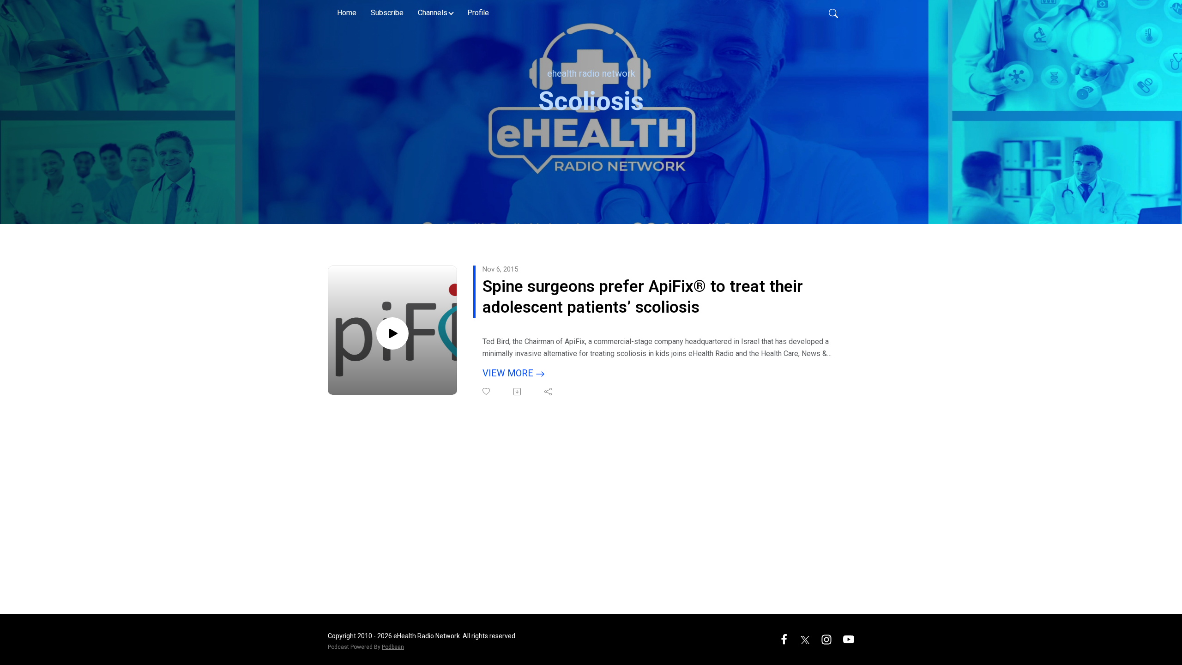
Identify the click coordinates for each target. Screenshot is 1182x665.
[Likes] (487, 391)
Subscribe (387, 12)
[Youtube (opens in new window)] (848, 639)
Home (346, 12)
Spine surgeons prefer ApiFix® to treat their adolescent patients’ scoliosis (642, 297)
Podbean (393, 647)
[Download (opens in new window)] (518, 391)
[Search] (833, 13)
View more (509, 373)
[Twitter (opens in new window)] (805, 639)
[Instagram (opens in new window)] (826, 639)
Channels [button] (432, 12)
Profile (478, 12)
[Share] (548, 391)
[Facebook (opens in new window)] (784, 639)
